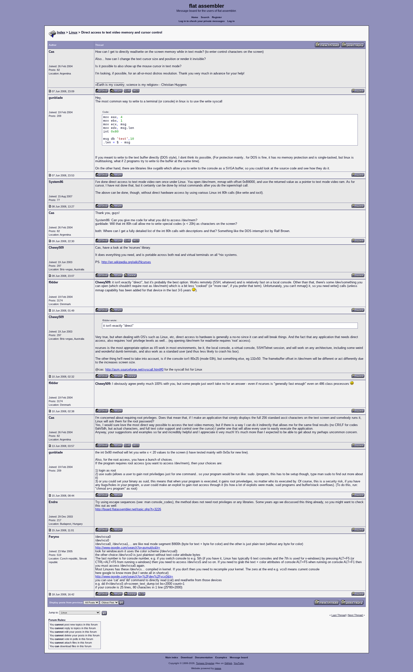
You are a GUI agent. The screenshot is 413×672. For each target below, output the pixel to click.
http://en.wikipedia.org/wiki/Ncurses (126, 262)
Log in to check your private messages (202, 21)
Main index (171, 657)
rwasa (218, 668)
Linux (73, 32)
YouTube (239, 663)
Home (194, 17)
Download (186, 657)
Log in (231, 21)
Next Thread (355, 615)
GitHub (228, 663)
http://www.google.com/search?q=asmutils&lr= (127, 547)
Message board (239, 657)
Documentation (204, 657)
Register (217, 17)
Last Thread (339, 615)
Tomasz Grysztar (205, 663)
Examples (221, 657)
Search (205, 17)
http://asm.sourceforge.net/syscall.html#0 (134, 369)
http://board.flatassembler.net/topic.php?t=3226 (128, 509)
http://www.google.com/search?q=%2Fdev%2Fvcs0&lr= (134, 576)
